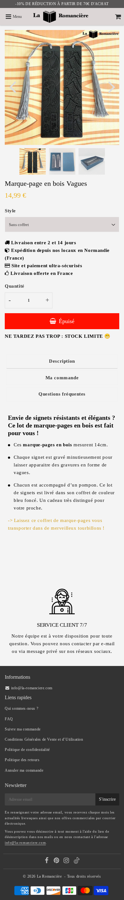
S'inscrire (107, 799)
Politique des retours (22, 760)
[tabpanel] (32, 161)
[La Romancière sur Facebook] (47, 861)
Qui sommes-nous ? (21, 708)
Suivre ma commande (23, 729)
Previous (12, 86)
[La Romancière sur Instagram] (67, 861)
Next (111, 86)
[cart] (118, 16)
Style (10, 210)
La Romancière (49, 876)
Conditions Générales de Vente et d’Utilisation (44, 739)
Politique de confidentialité (27, 749)
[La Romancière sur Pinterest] (57, 861)
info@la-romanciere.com (25, 842)
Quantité (14, 286)
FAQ (9, 719)
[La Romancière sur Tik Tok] (76, 862)
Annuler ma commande (24, 770)
